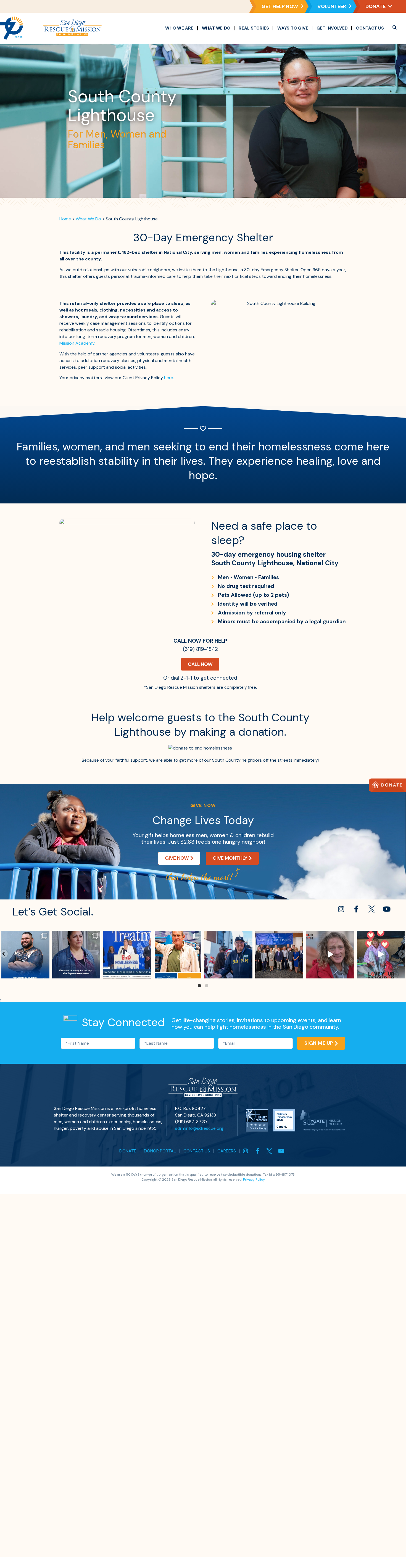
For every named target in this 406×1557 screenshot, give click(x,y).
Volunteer (331, 6)
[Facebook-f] (356, 909)
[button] (395, 28)
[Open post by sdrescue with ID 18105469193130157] (330, 955)
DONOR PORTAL (160, 1151)
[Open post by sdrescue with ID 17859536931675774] (279, 955)
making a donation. (237, 732)
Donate (375, 6)
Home (65, 219)
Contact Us (370, 28)
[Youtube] (387, 909)
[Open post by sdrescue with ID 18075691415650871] (229, 955)
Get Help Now (280, 6)
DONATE (127, 1151)
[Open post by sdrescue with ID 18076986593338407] (26, 955)
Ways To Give (292, 28)
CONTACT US (196, 1151)
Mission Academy (76, 343)
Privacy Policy (254, 1179)
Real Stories (254, 28)
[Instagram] (341, 909)
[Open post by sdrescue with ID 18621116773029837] (178, 955)
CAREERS (226, 1151)
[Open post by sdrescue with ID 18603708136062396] (127, 955)
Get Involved (332, 28)
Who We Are (179, 28)
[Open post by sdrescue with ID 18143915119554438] (76, 955)
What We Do (216, 28)
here (168, 378)
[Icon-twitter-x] (371, 909)
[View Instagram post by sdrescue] (44, 973)
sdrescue (25, 935)
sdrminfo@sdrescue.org (199, 1128)
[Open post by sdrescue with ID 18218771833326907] (381, 955)
